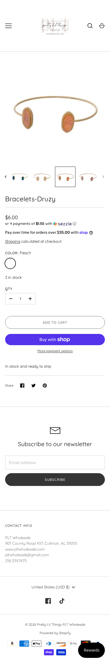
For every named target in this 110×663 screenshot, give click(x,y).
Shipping (12, 241)
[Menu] (8, 25)
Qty (9, 289)
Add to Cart (55, 322)
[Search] (90, 25)
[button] (55, 223)
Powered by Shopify (55, 633)
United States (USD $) (50, 587)
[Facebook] (48, 601)
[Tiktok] (62, 601)
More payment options (55, 351)
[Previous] (6, 176)
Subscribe (55, 480)
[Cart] (101, 25)
